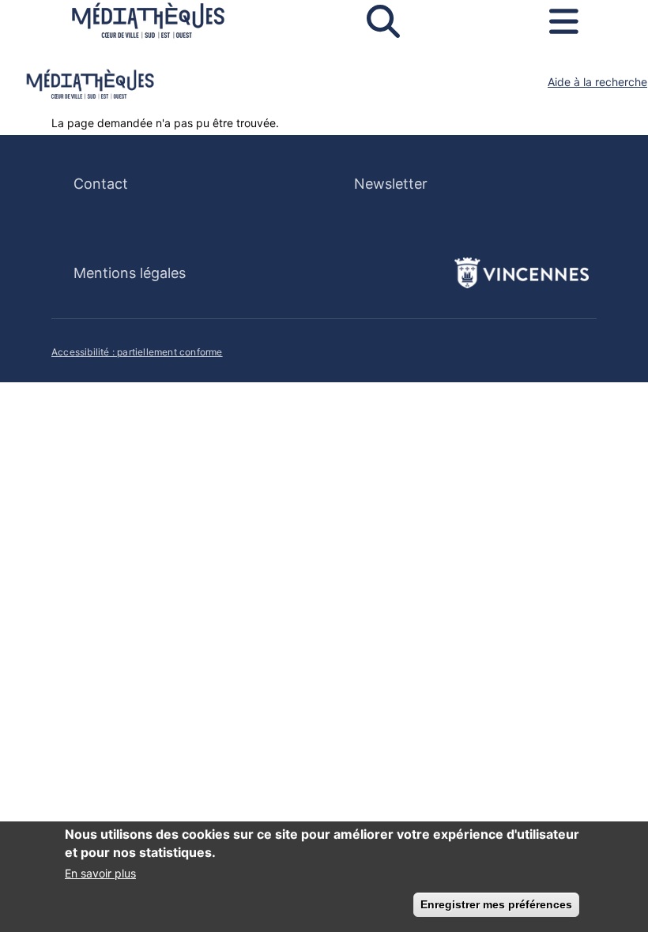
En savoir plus (100, 873)
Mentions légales (129, 273)
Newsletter (391, 183)
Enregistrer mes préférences (496, 904)
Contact (100, 183)
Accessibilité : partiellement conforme (137, 352)
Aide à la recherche (597, 81)
